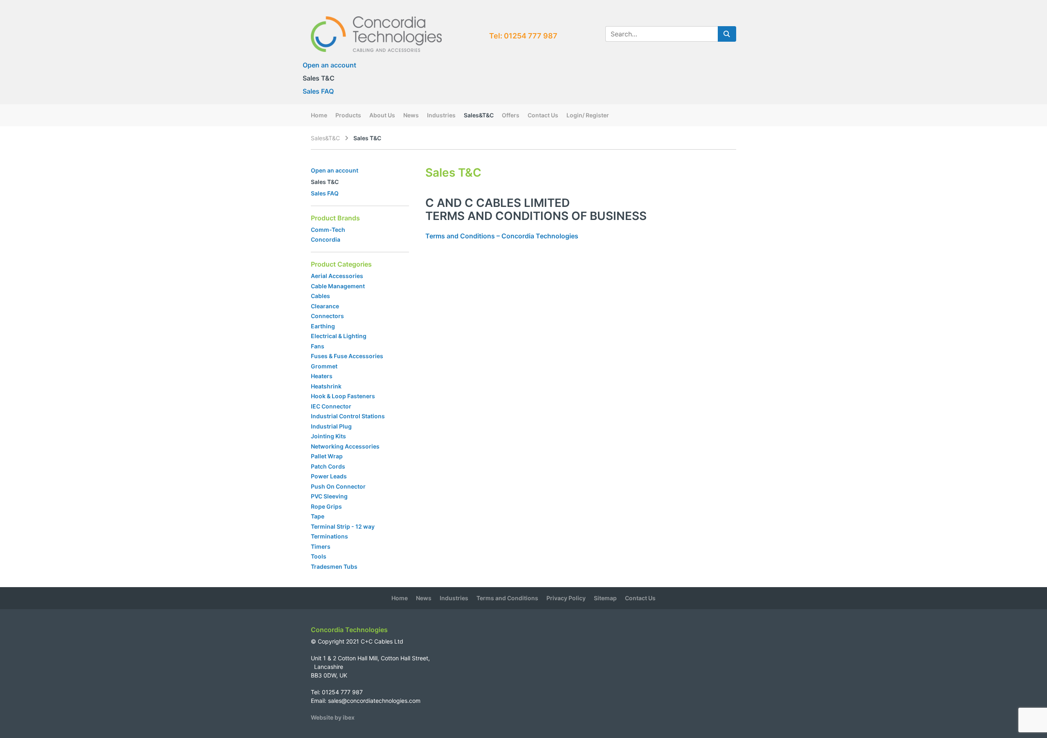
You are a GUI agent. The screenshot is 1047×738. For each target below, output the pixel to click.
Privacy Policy (566, 597)
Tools (318, 556)
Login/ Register (587, 115)
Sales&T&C (479, 115)
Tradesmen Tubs (334, 566)
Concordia (325, 239)
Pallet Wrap (327, 456)
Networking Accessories (345, 446)
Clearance (325, 306)
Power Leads (329, 476)
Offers (510, 115)
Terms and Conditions (507, 597)
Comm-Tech (328, 229)
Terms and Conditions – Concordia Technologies (501, 236)
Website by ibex (333, 717)
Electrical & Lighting (338, 335)
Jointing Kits (328, 436)
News (411, 115)
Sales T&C (319, 78)
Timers (320, 546)
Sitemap (605, 597)
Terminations (329, 536)
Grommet (324, 366)
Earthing (323, 326)
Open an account (329, 65)
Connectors (327, 315)
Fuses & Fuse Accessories (347, 355)
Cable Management (338, 286)
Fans (317, 346)
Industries (441, 115)
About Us (382, 115)
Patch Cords (328, 466)
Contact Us (543, 115)
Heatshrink (326, 386)
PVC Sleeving (329, 496)
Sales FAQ (318, 91)
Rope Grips (326, 506)
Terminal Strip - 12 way (343, 526)
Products (348, 115)
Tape (317, 516)
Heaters (322, 375)
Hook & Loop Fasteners (343, 396)
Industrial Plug (331, 426)
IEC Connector (331, 406)
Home (319, 115)
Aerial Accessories (337, 275)
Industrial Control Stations (348, 416)
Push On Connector (338, 486)
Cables (320, 295)
